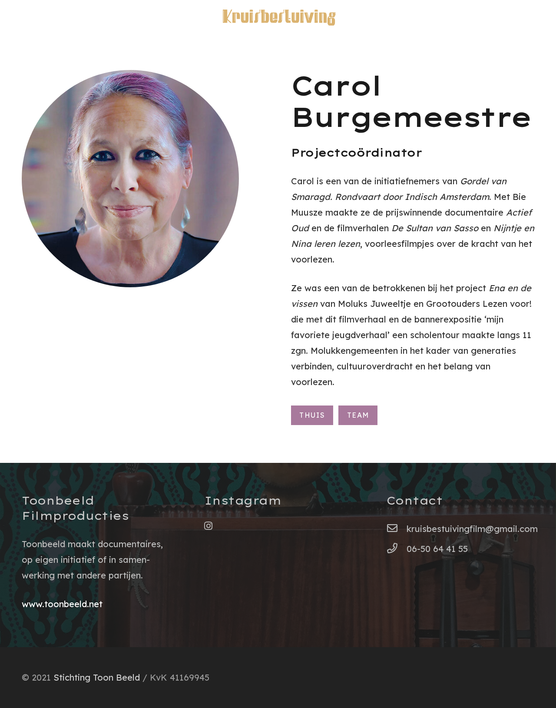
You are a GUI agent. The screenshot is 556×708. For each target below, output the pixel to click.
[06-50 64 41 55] (397, 549)
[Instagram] (208, 526)
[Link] (278, 17)
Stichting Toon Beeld (96, 677)
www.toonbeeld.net (62, 603)
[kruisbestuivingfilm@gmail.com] (397, 529)
